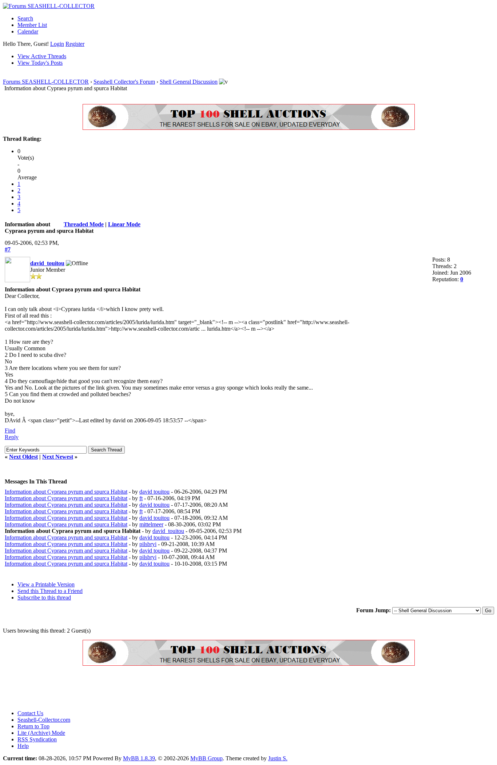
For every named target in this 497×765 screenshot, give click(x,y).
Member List (32, 25)
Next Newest (57, 457)
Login (57, 44)
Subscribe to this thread (44, 597)
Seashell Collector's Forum (124, 82)
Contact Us (30, 713)
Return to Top (33, 726)
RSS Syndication (37, 739)
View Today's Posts (40, 63)
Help (23, 746)
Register (74, 44)
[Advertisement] (135, 688)
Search (25, 18)
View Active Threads (41, 56)
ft (141, 498)
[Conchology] (249, 128)
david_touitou (47, 263)
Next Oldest (23, 457)
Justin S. (277, 758)
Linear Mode (124, 224)
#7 (8, 249)
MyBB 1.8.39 (139, 758)
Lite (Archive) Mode (41, 733)
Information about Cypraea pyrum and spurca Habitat (66, 492)
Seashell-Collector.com (43, 720)
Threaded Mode (84, 224)
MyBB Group (206, 758)
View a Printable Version (46, 584)
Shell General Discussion (189, 82)
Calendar (27, 31)
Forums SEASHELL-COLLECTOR (46, 82)
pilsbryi (147, 544)
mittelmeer (151, 524)
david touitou (154, 492)
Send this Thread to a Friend (50, 591)
